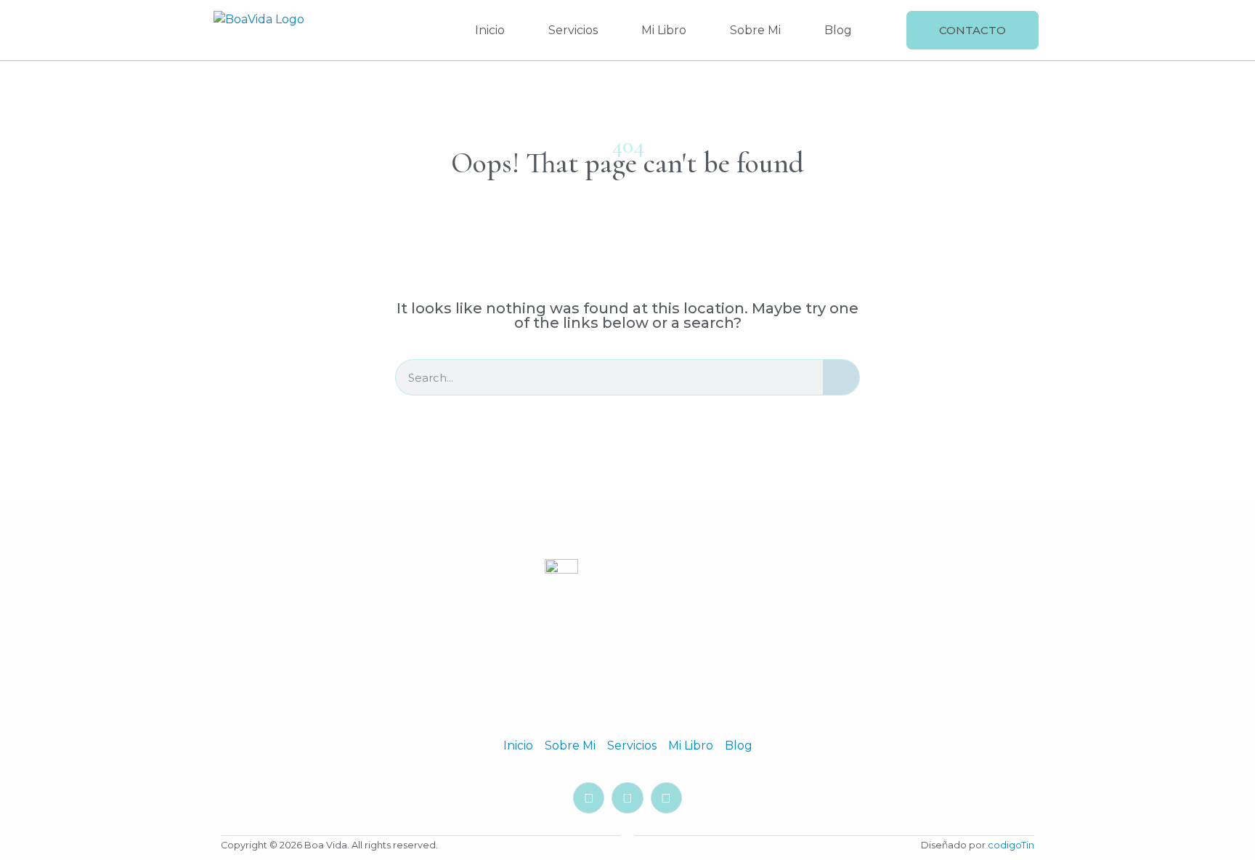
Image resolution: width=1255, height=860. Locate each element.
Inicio (490, 30)
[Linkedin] (627, 797)
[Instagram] (588, 797)
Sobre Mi (755, 30)
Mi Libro (663, 30)
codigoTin (1011, 845)
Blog (838, 30)
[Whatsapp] (666, 797)
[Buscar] (841, 377)
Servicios (573, 30)
